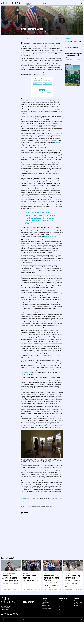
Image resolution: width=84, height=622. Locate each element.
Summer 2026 (37, 589)
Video (43, 607)
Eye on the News (6, 589)
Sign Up (42, 90)
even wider (32, 52)
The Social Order (34, 38)
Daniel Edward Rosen (11, 573)
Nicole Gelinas (46, 573)
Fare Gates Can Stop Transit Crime (72, 576)
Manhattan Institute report (46, 201)
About (64, 3)
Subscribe (71, 3)
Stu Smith (4, 573)
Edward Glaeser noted (54, 343)
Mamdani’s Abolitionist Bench (73, 42)
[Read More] (74, 75)
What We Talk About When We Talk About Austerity (51, 577)
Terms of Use (77, 605)
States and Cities (41, 38)
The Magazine (46, 3)
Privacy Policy (49, 92)
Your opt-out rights (80, 619)
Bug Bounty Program (78, 607)
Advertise (76, 600)
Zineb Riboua (25, 573)
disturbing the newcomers (50, 236)
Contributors (62, 601)
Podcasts (54, 3)
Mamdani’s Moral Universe (72, 48)
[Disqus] (42, 536)
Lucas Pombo (67, 573)
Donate (77, 3)
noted (57, 142)
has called (52, 180)
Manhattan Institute (78, 602)
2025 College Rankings (28, 4)
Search (38, 3)
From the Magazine (28, 589)
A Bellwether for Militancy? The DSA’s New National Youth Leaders (73, 55)
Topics (59, 3)
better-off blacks (28, 372)
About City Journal (63, 598)
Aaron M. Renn (24, 26)
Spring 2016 (56, 38)
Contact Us (61, 610)
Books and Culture (46, 605)
